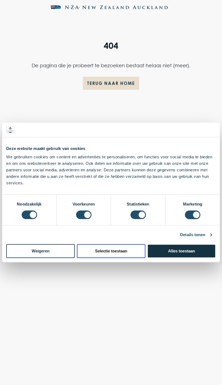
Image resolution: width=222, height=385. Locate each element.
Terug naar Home (111, 83)
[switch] (84, 214)
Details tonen (192, 234)
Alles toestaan (181, 251)
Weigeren (41, 251)
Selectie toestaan (111, 251)
